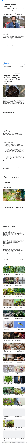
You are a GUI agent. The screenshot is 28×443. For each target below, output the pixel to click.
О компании (3, 442)
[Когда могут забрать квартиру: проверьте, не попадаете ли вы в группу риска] (19, 359)
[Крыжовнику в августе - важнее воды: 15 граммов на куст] (19, 370)
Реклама (6, 442)
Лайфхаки (13, 175)
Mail (1, 442)
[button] (14, 22)
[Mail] (2, 1)
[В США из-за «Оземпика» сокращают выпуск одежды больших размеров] (19, 425)
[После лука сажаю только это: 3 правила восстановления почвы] (19, 337)
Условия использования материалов (15, 442)
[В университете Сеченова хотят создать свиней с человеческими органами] (19, 348)
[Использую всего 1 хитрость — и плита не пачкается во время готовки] (8, 359)
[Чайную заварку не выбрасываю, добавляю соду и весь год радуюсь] (8, 370)
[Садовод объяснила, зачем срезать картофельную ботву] (19, 392)
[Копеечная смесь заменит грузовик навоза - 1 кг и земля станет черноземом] (19, 414)
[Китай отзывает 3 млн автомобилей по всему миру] (8, 414)
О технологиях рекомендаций (22, 442)
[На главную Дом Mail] (3, 1)
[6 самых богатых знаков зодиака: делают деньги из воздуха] (19, 282)
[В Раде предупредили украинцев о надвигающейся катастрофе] (19, 326)
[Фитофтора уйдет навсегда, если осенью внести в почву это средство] (8, 282)
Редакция (10, 442)
